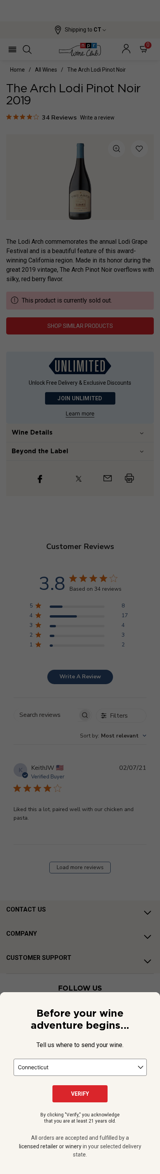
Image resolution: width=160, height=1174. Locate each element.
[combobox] (80, 1067)
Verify (80, 1094)
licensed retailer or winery (50, 1146)
